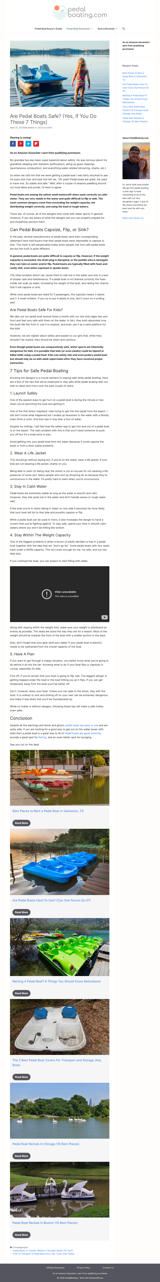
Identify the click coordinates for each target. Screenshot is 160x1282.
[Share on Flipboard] (36, 144)
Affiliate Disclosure (55, 1267)
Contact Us (108, 1267)
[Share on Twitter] (28, 144)
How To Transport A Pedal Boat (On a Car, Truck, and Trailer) (43, 1254)
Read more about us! (133, 218)
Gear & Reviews (106, 28)
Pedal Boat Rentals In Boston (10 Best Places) (45, 1223)
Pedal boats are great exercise (83, 733)
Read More (21, 823)
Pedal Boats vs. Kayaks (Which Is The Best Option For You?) (43, 1250)
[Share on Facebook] (13, 144)
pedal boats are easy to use (82, 725)
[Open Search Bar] (123, 28)
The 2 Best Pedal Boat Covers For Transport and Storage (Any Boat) (135, 110)
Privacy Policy (83, 1267)
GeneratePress (96, 1278)
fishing (42, 737)
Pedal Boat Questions (78, 28)
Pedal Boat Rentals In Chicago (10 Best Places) (45, 1144)
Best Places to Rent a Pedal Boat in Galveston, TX (48, 811)
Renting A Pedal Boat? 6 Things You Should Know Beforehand (56, 981)
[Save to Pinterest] (21, 144)
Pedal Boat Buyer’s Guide (48, 28)
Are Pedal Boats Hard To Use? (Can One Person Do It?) (51, 900)
